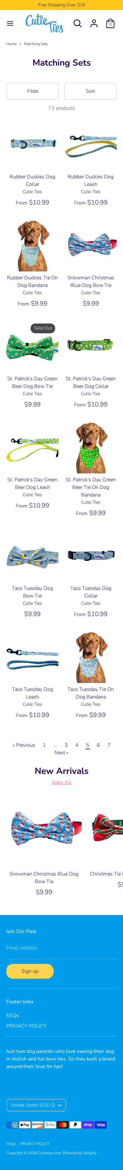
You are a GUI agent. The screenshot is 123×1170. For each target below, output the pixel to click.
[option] (44, 845)
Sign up (29, 971)
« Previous (24, 745)
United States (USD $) (33, 1105)
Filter (32, 91)
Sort (90, 91)
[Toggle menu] (10, 23)
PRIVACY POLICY (26, 1026)
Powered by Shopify (80, 1152)
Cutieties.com (49, 1152)
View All (61, 782)
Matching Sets (36, 43)
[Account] (94, 20)
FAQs (12, 1015)
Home (11, 43)
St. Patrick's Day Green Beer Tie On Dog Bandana (91, 487)
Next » (61, 752)
